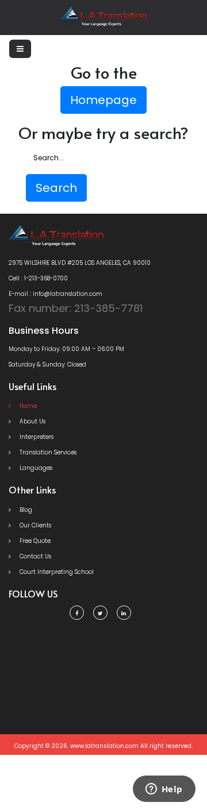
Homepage (103, 100)
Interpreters (35, 437)
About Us (31, 421)
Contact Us (34, 556)
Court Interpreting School (56, 572)
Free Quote (34, 541)
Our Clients (34, 525)
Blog (25, 510)
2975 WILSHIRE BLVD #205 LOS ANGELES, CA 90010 (80, 263)
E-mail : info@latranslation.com (55, 294)
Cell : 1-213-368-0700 (38, 278)
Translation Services (47, 452)
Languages (35, 468)
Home (27, 406)
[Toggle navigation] (20, 49)
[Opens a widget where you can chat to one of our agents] (163, 790)
